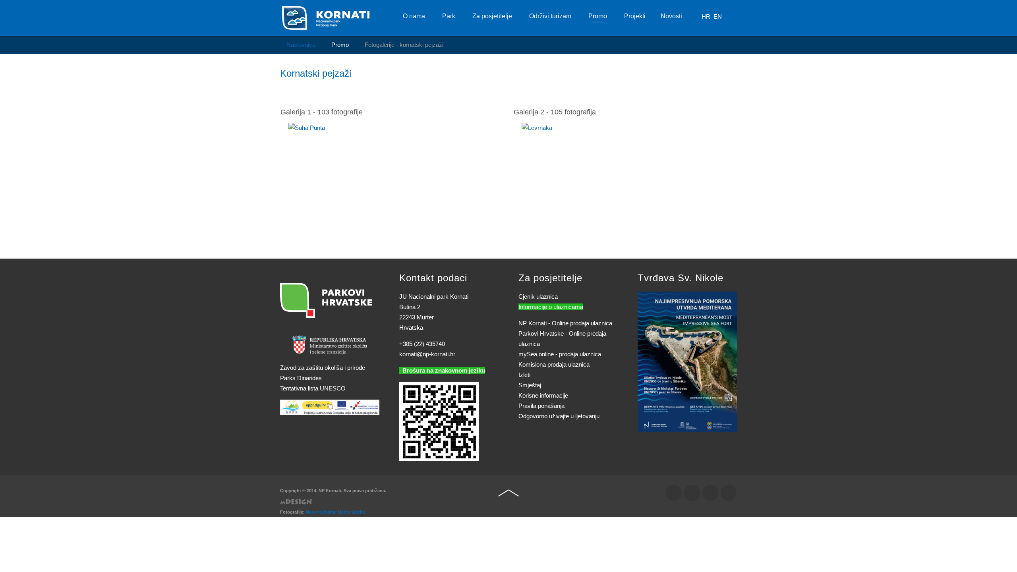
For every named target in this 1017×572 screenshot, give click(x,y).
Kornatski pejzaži (315, 73)
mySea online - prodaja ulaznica (559, 354)
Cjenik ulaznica (538, 296)
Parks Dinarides (301, 378)
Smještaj (529, 385)
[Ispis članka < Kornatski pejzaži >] (725, 90)
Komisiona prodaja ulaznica (554, 364)
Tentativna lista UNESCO (313, 388)
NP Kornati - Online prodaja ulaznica (565, 323)
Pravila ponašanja (541, 405)
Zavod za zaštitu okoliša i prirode (322, 367)
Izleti (524, 374)
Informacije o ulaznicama (550, 306)
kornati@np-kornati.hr (427, 354)
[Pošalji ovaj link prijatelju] (734, 90)
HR (707, 16)
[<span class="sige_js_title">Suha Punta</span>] (306, 127)
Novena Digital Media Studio (335, 512)
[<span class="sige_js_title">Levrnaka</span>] (537, 127)
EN (717, 16)
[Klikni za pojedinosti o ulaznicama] (687, 361)
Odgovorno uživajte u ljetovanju (558, 416)
